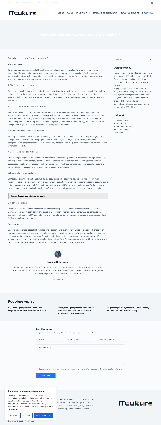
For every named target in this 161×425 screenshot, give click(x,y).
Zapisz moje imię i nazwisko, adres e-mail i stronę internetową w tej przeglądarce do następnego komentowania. (81, 369)
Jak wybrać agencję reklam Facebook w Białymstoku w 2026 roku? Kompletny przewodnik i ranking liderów (132, 97)
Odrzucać (26, 415)
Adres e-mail (74, 339)
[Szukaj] (152, 3)
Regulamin (36, 3)
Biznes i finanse (65, 13)
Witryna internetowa (107, 339)
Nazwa (41, 339)
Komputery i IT (83, 13)
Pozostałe (147, 13)
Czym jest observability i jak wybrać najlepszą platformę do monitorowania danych (131, 82)
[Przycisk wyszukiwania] (150, 59)
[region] (31, 403)
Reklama (45, 3)
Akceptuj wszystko (43, 415)
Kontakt (54, 3)
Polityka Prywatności (22, 3)
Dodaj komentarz (46, 347)
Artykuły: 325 (58, 279)
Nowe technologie (129, 13)
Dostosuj (13, 415)
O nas (10, 3)
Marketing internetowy (105, 13)
